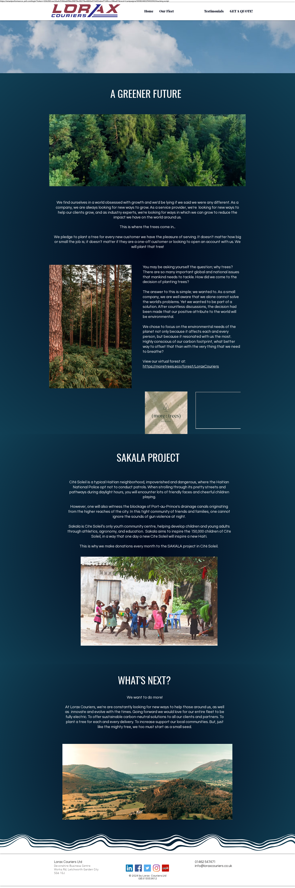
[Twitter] (147, 868)
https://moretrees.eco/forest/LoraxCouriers (181, 366)
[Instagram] (156, 868)
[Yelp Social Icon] (165, 868)
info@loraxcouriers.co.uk (213, 866)
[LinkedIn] (129, 868)
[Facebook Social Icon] (138, 868)
